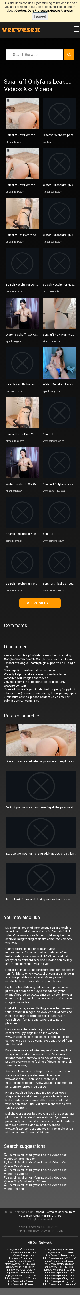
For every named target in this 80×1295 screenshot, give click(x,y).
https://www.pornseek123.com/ (59, 1258)
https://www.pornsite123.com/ (20, 1264)
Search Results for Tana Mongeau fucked (33, 584)
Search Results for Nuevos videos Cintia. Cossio (37, 534)
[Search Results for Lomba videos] (22, 278)
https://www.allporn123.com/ (59, 1266)
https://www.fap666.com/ (21, 1261)
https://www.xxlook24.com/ (20, 1284)
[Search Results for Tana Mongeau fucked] (22, 577)
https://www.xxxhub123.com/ (21, 1275)
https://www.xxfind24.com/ (20, 1281)
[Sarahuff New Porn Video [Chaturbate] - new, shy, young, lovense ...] (22, 128)
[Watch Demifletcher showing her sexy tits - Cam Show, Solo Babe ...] (59, 377)
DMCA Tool (54, 1216)
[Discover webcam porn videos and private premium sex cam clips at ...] (59, 128)
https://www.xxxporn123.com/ (20, 1278)
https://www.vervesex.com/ (20, 1269)
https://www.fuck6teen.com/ (59, 1255)
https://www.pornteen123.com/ (59, 1264)
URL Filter (39, 1216)
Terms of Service (56, 1212)
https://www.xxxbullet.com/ (20, 1272)
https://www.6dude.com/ (20, 1258)
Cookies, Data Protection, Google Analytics (44, 10)
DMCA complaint (27, 701)
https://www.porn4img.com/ (59, 1281)
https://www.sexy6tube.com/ (59, 1252)
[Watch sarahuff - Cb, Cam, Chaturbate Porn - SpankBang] (22, 328)
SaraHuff (48, 434)
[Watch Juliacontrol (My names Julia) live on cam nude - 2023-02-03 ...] (59, 178)
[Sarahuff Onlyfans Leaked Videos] (59, 477)
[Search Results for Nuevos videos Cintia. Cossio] (22, 527)
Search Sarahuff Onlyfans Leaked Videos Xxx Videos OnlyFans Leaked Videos (35, 1179)
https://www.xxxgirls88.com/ (59, 1249)
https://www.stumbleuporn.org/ (59, 1284)
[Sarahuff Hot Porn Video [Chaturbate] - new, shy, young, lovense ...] (22, 228)
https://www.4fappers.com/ (21, 1249)
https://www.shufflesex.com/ (21, 1266)
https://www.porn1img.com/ (59, 1272)
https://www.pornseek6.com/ (59, 1261)
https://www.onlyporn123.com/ (59, 1269)
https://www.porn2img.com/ (59, 1275)
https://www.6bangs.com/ (20, 1255)
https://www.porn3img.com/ (59, 1278)
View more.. (40, 603)
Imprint (39, 1212)
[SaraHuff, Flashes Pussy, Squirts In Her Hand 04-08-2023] (59, 577)
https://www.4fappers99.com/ (20, 1252)
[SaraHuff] (59, 427)
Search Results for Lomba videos (27, 284)
